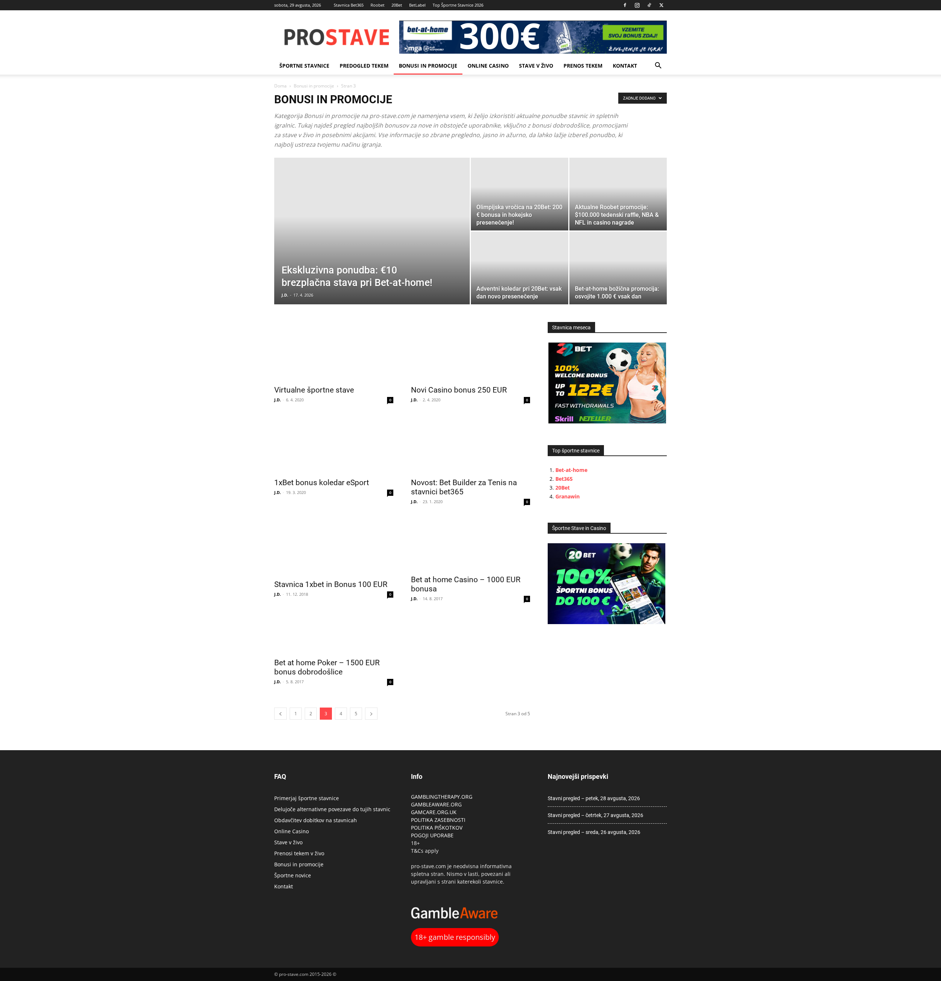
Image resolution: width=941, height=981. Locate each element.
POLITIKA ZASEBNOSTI (438, 819)
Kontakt (625, 65)
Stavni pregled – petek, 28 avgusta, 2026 (594, 798)
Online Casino (488, 65)
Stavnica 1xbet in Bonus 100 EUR (330, 584)
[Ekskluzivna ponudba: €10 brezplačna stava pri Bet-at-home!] (372, 242)
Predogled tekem (364, 65)
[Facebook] (624, 5)
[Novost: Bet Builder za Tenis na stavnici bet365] (470, 444)
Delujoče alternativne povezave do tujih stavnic (332, 809)
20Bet (396, 5)
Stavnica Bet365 (349, 5)
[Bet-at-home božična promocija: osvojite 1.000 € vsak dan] (618, 268)
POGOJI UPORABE (432, 835)
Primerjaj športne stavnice (306, 798)
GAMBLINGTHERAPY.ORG (441, 796)
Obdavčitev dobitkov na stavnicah (315, 820)
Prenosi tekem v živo (299, 853)
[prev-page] (280, 714)
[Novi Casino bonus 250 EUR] (470, 351)
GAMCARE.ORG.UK (434, 812)
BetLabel (417, 5)
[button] (658, 66)
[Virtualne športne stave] (333, 351)
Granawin (567, 496)
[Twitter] (661, 5)
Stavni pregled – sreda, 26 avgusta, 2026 (594, 832)
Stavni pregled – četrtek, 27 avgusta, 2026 (595, 815)
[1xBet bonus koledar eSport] (333, 444)
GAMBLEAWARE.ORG (437, 804)
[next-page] (371, 714)
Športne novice (292, 875)
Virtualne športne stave (314, 390)
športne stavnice (304, 65)
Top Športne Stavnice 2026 (458, 5)
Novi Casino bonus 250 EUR (459, 390)
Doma (280, 86)
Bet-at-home (571, 469)
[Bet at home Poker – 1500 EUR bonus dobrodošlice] (333, 633)
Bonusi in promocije (428, 65)
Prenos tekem (582, 65)
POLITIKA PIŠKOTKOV (436, 827)
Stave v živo (536, 65)
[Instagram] (637, 5)
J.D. (285, 295)
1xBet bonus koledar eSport (321, 482)
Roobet (377, 5)
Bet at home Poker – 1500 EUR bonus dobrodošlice (327, 667)
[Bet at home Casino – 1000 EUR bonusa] (470, 543)
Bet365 (564, 478)
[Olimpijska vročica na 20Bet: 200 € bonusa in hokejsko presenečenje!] (519, 194)
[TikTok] (649, 5)
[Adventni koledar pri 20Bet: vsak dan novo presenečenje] (519, 268)
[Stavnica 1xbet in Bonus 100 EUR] (333, 545)
